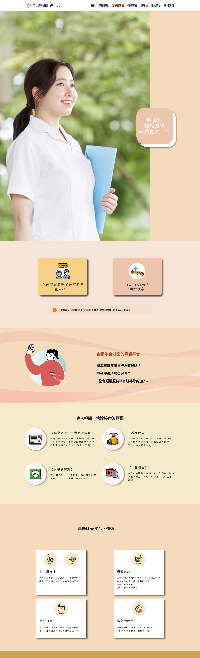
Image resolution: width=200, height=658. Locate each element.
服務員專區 (118, 5)
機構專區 (132, 5)
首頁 (93, 5)
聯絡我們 (169, 5)
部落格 (144, 5)
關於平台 (156, 5)
